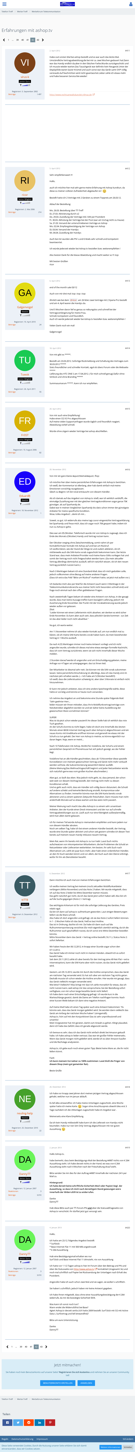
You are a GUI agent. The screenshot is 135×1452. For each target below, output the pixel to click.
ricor (74, 300)
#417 (127, 873)
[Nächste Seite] (42, 40)
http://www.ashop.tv (84, 1269)
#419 (127, 1147)
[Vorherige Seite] (4, 40)
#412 (127, 168)
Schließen (128, 1447)
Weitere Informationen (110, 1447)
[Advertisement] (67, 133)
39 (17, 39)
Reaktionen (13, 1191)
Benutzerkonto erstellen (57, 1382)
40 (22, 39)
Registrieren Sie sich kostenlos (74, 1372)
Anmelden (86, 1382)
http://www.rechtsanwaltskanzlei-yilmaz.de (71, 94)
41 (28, 39)
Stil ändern (128, 1438)
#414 (127, 348)
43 (38, 39)
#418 (127, 1086)
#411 (127, 50)
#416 (127, 469)
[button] (4, 4)
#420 (127, 1227)
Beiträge (11, 94)
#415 (127, 408)
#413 (127, 280)
